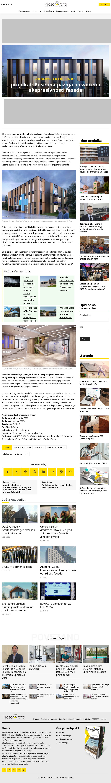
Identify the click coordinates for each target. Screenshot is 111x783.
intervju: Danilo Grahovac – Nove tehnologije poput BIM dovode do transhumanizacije (94, 169)
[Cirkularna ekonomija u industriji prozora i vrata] (94, 185)
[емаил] (52, 472)
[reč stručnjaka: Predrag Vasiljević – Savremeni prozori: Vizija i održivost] (60, 686)
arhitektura (39, 447)
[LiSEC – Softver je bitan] (19, 555)
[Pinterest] (25, 472)
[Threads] (24, 770)
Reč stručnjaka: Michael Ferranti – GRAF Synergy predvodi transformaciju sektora (91, 228)
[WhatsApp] (34, 472)
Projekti (58, 79)
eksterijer (7, 454)
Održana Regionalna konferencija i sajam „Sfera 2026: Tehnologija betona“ (92, 286)
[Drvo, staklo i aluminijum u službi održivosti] (60, 696)
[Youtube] (19, 770)
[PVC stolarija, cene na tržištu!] (94, 452)
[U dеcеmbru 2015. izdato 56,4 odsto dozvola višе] (94, 370)
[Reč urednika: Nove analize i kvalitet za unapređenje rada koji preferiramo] (94, 476)
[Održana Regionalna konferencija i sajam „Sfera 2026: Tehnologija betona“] (94, 272)
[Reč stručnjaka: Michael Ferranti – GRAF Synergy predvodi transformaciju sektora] (94, 212)
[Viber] (61, 472)
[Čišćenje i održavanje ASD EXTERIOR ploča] (94, 424)
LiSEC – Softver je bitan (17, 566)
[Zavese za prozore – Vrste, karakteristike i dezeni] (87, 696)
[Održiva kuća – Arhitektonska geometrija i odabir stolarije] (19, 514)
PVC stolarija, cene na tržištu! (93, 463)
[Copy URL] (70, 472)
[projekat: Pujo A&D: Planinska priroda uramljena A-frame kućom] (6, 686)
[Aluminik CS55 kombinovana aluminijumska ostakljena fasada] (58, 555)
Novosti (71, 79)
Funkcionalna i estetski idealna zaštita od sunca (57, 486)
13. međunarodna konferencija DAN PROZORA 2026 (94, 257)
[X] (16, 472)
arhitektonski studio (22, 447)
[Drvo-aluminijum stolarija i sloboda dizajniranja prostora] (96, 654)
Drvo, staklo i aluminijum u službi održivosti (71, 696)
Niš (27, 454)
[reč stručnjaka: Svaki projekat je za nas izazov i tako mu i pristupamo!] (69, 654)
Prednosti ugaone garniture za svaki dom (44, 686)
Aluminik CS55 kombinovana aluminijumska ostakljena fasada (58, 570)
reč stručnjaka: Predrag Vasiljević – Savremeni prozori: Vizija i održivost (72, 687)
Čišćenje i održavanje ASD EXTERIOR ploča (91, 437)
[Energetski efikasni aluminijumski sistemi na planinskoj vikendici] (19, 591)
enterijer (19, 454)
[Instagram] (9, 770)
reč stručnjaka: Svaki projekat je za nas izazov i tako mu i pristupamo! (67, 670)
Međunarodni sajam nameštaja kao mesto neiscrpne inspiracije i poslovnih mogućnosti (18, 698)
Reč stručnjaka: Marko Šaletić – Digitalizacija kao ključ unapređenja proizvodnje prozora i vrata (14, 671)
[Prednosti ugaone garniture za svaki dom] (33, 686)
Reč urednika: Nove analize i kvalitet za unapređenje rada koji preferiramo (93, 491)
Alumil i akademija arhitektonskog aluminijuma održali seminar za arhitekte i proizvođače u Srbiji (17, 488)
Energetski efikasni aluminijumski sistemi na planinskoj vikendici (17, 607)
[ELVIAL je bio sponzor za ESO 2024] (58, 591)
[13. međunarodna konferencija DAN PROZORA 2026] (94, 245)
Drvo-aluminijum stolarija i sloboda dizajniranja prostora (94, 668)
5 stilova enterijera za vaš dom (46, 695)
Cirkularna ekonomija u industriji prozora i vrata (91, 198)
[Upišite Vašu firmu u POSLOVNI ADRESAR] (94, 397)
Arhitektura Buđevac (56, 447)
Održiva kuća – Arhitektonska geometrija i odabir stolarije (18, 530)
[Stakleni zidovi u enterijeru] (42, 654)
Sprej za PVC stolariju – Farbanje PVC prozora (100, 686)
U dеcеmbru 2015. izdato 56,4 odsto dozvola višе (93, 382)
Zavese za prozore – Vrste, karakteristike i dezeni (100, 696)
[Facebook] (8, 472)
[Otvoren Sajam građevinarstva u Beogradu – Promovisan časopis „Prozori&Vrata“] (58, 514)
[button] (6, 4)
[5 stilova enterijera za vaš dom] (33, 696)
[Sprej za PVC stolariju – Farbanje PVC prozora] (87, 686)
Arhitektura (43, 79)
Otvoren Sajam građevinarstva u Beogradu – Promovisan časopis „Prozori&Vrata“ (57, 531)
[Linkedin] (43, 472)
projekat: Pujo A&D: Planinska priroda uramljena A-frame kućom (18, 687)
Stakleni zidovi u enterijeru (38, 667)
